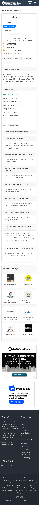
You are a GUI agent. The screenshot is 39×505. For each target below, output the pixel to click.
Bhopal (22, 478)
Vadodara (33, 490)
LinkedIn (8, 63)
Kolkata (31, 485)
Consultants (8, 10)
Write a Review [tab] (28, 248)
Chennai (14, 480)
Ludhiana (12, 488)
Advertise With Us (27, 455)
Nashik (4, 490)
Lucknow (5, 488)
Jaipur (13, 485)
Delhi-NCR (31, 480)
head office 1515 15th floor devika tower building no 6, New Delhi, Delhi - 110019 (20, 40)
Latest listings (25, 433)
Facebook (8, 58)
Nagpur (33, 488)
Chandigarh (7, 480)
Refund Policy (25, 458)
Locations (24, 430)
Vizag (19, 493)
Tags (22, 427)
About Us (24, 444)
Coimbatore (22, 480)
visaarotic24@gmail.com (14, 53)
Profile (18, 58)
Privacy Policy (25, 452)
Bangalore (15, 478)
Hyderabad (33, 483)
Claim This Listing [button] (9, 26)
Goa (19, 483)
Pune (15, 490)
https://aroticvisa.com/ (13, 50)
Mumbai (26, 488)
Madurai (19, 488)
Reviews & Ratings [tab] (12, 248)
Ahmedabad (6, 478)
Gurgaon (25, 483)
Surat (26, 490)
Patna (10, 490)
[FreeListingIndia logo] (12, 3)
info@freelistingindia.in (11, 466)
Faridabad (5, 483)
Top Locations (25, 422)
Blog (22, 425)
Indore (8, 485)
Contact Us (24, 446)
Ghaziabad (13, 483)
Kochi (25, 485)
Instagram (29, 58)
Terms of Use (25, 449)
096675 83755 (11, 44)
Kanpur (19, 485)
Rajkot (21, 490)
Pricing (23, 436)
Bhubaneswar (31, 478)
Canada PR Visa (13, 125)
